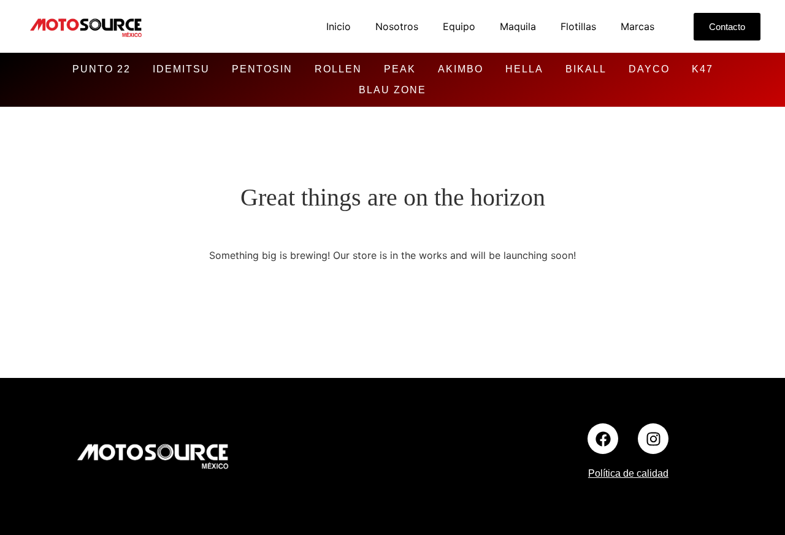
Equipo (459, 26)
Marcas (637, 26)
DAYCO (649, 69)
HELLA (524, 69)
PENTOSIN (262, 69)
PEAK (400, 69)
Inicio (338, 26)
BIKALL (586, 69)
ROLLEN (338, 69)
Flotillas (578, 26)
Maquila (518, 26)
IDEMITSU (181, 69)
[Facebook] (603, 438)
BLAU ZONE (392, 90)
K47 (702, 69)
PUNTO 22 (101, 69)
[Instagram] (653, 438)
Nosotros (396, 26)
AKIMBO (460, 69)
